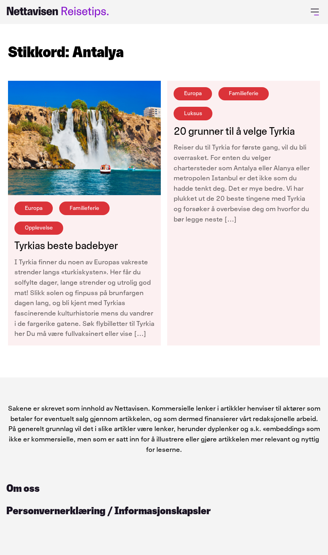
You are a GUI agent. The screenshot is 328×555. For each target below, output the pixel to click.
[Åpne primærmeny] (316, 12)
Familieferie (84, 208)
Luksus (193, 113)
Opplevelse (39, 227)
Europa (33, 208)
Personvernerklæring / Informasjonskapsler (108, 510)
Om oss (23, 488)
